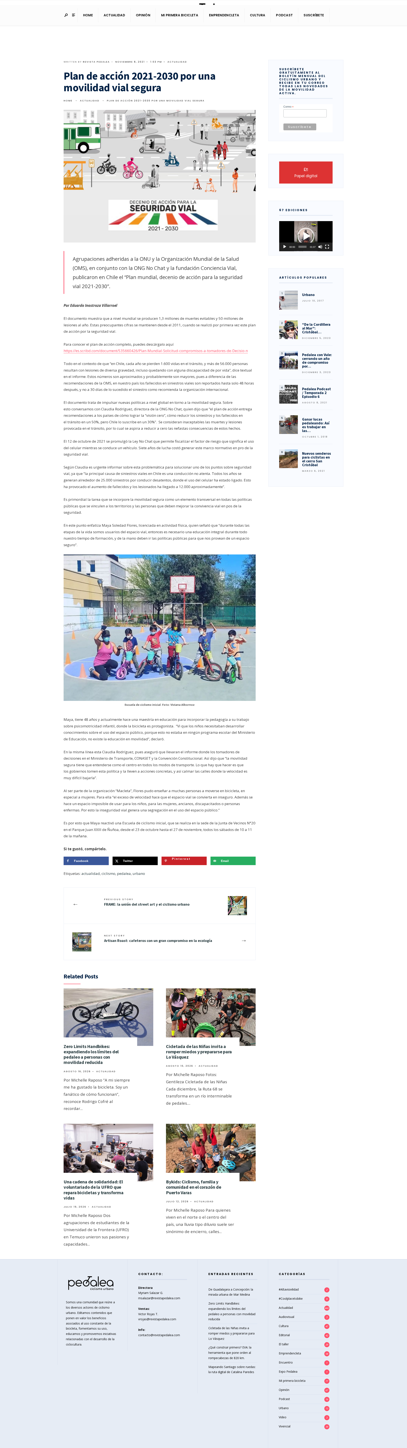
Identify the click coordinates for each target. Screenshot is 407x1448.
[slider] (302, 247)
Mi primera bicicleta (179, 15)
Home (88, 15)
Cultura (257, 15)
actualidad (90, 873)
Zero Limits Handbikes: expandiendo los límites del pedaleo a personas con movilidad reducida (91, 1054)
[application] (306, 236)
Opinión (143, 15)
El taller (284, 1344)
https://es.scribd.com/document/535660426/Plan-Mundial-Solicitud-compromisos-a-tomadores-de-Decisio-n (156, 350)
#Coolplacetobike (291, 1298)
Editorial (284, 1335)
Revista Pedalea (96, 61)
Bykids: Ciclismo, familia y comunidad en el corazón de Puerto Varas (193, 1187)
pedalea (124, 873)
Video (282, 1417)
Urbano (284, 1408)
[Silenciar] (320, 247)
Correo (288, 107)
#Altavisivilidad (289, 1289)
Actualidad (114, 15)
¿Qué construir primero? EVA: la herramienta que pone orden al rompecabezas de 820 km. (229, 1352)
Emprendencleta (224, 15)
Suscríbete (314, 15)
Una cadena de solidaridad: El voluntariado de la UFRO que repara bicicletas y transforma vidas (93, 1190)
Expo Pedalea (288, 1371)
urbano (138, 873)
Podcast (284, 15)
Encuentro (286, 1362)
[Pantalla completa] (327, 247)
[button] (305, 236)
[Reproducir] (285, 247)
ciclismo (108, 873)
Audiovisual (286, 1317)
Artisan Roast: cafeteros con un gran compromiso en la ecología (158, 938)
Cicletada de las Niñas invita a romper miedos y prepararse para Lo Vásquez (199, 1051)
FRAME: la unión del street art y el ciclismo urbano (147, 902)
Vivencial (284, 1426)
